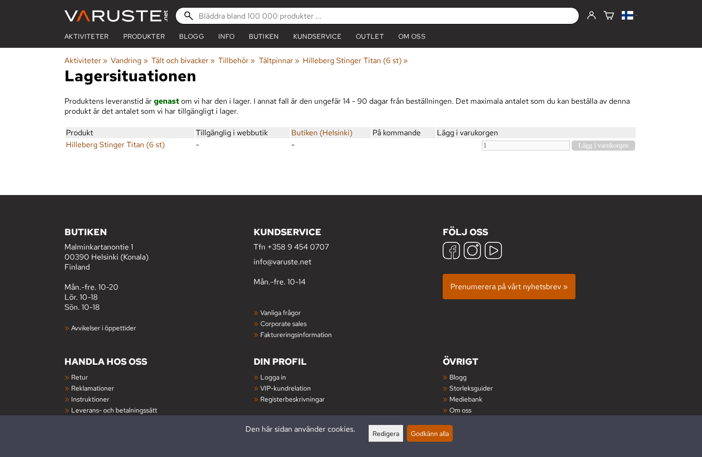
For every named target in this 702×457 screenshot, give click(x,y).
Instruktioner (90, 398)
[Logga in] (591, 16)
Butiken (263, 36)
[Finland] (630, 16)
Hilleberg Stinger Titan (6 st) (355, 60)
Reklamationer (92, 387)
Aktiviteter (86, 36)
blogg (191, 36)
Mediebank (465, 398)
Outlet (370, 36)
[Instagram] (472, 251)
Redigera (385, 433)
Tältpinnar (279, 60)
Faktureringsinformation (296, 334)
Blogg (458, 376)
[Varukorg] (609, 16)
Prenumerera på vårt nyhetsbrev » (509, 287)
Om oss (411, 36)
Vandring (129, 60)
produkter (144, 36)
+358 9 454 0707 (298, 247)
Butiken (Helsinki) (321, 133)
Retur (79, 376)
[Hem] (116, 16)
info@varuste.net (282, 262)
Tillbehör (236, 60)
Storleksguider (471, 387)
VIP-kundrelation (285, 387)
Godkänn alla (430, 433)
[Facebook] (451, 251)
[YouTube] (493, 251)
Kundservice (317, 36)
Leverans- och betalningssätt (114, 409)
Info (226, 36)
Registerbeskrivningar (292, 398)
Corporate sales (283, 323)
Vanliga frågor (280, 312)
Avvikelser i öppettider (103, 327)
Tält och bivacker (183, 60)
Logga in (273, 376)
